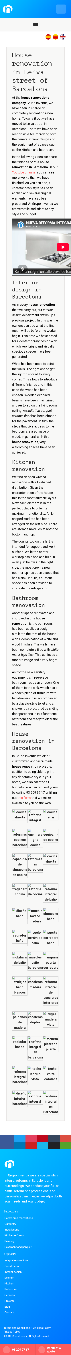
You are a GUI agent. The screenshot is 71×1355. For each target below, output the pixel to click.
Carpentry (10, 1223)
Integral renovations (16, 1260)
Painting (9, 1241)
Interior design (13, 1272)
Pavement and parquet (18, 1247)
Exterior (9, 1277)
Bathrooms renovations (19, 1218)
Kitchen (9, 1283)
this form (24, 798)
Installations (12, 1229)
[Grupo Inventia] (34, 9)
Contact (9, 1312)
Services (10, 1295)
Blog (7, 1306)
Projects (10, 1301)
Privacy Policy (12, 1331)
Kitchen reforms (14, 1235)
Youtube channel (24, 172)
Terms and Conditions (17, 1327)
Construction (12, 1266)
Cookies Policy (42, 1327)
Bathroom (11, 1289)
